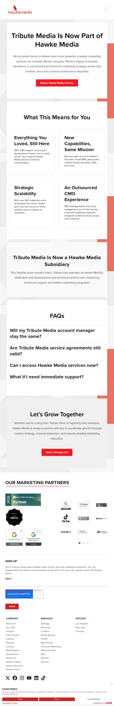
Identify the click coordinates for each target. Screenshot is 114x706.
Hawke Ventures (14, 665)
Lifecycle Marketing (51, 646)
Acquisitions (12, 654)
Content (45, 631)
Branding (45, 627)
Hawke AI (11, 658)
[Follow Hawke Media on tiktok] (43, 677)
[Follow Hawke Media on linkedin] (36, 677)
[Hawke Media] (20, 10)
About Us (11, 623)
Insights (10, 631)
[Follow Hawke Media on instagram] (22, 677)
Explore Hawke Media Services (57, 83)
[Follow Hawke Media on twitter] (7, 677)
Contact (10, 646)
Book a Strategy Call (57, 452)
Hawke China (13, 669)
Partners (10, 642)
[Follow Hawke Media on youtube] (29, 677)
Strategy (45, 623)
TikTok (44, 639)
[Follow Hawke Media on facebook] (14, 677)
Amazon (45, 661)
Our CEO (10, 627)
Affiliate (45, 658)
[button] (79, 543)
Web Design (47, 642)
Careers (10, 639)
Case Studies (12, 635)
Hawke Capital (13, 661)
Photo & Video (48, 650)
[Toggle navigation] (105, 10)
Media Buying (48, 635)
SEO (43, 654)
